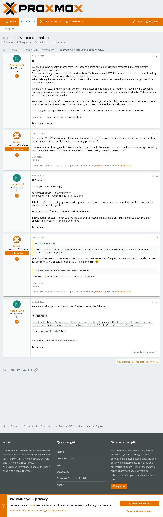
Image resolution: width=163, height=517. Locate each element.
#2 (157, 133)
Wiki (59, 464)
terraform (62, 42)
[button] (60, 21)
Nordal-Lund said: (43, 243)
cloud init (50, 42)
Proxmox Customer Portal (71, 478)
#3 (157, 175)
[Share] (152, 56)
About (60, 484)
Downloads (63, 471)
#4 (157, 237)
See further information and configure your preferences (38, 510)
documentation (124, 165)
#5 (157, 302)
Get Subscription (66, 458)
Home (60, 451)
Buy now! (120, 486)
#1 (157, 56)
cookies (32, 505)
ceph (41, 42)
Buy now (99, 165)
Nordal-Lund (12, 42)
